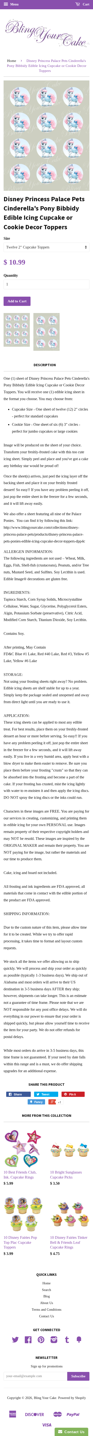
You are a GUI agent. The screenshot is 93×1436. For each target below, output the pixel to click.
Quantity (11, 275)
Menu (14, 4)
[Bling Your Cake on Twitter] (15, 1341)
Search (46, 1290)
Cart (85, 4)
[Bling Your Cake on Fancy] (79, 1341)
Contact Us (46, 1316)
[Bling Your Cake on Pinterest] (41, 1341)
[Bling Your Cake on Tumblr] (67, 1341)
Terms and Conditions (46, 1309)
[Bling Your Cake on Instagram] (54, 1341)
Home (11, 61)
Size (7, 238)
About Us (46, 1303)
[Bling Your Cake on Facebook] (28, 1341)
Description (45, 365)
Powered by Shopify (72, 1398)
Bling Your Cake (45, 1398)
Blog (46, 1296)
